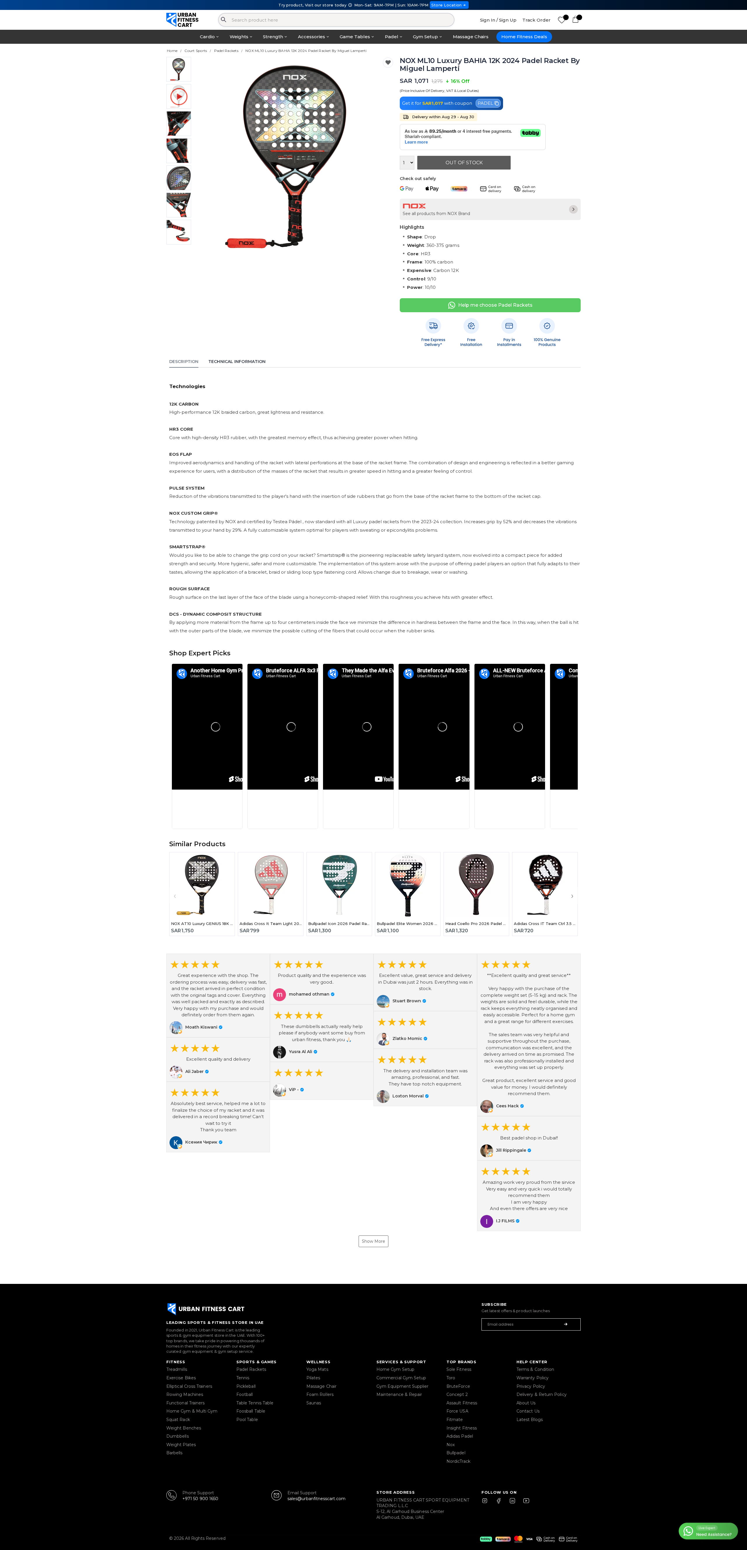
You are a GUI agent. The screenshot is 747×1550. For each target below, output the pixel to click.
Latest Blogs (529, 1419)
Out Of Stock (464, 162)
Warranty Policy (532, 1377)
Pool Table (247, 1419)
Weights (239, 36)
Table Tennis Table (254, 1403)
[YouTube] (525, 1503)
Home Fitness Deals (524, 36)
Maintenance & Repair (399, 1394)
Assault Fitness (461, 1403)
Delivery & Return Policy (541, 1394)
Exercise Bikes (181, 1377)
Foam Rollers (320, 1394)
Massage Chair (321, 1386)
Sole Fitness (458, 1369)
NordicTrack (458, 1461)
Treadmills (176, 1369)
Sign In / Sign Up (498, 20)
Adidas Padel (459, 1436)
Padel (391, 36)
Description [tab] (183, 361)
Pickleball (246, 1386)
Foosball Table (250, 1411)
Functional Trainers (185, 1403)
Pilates (313, 1377)
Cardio (207, 36)
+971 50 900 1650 (200, 1498)
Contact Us (528, 1411)
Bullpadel (455, 1452)
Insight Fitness (461, 1428)
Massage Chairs (470, 36)
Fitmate (454, 1419)
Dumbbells (177, 1436)
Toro (450, 1377)
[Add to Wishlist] (388, 62)
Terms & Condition (535, 1369)
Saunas (313, 1403)
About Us (526, 1403)
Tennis (242, 1377)
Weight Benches (183, 1428)
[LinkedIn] (512, 1503)
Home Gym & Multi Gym (191, 1411)
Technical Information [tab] (237, 361)
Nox (450, 1444)
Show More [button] (373, 1241)
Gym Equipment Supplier (402, 1386)
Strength (273, 36)
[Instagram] (487, 1503)
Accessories (311, 36)
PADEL (485, 103)
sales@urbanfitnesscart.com (316, 1498)
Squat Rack (178, 1419)
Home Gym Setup (395, 1369)
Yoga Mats (317, 1369)
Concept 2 (457, 1394)
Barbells (174, 1452)
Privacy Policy (530, 1386)
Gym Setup (425, 36)
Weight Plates (181, 1444)
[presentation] (207, 156)
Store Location (446, 5)
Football (244, 1394)
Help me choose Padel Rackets (495, 305)
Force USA (457, 1411)
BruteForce (458, 1386)
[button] (207, 746)
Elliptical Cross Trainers (189, 1386)
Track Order (536, 20)
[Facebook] (500, 1503)
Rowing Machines (184, 1394)
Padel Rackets (251, 1369)
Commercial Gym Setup (401, 1377)
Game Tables (355, 36)
